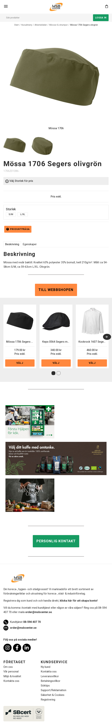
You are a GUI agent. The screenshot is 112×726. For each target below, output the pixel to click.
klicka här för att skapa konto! (79, 601)
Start (16, 25)
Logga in (100, 17)
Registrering (48, 700)
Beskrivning (12, 244)
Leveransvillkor (50, 676)
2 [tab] (59, 373)
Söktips (45, 686)
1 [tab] (53, 373)
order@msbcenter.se (38, 612)
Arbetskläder (41, 25)
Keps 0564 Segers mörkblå (58, 342)
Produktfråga (18, 229)
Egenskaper (30, 244)
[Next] (107, 337)
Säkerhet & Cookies (52, 695)
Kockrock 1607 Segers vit (94, 342)
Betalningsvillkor (50, 681)
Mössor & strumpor (58, 25)
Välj (19, 363)
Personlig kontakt (56, 541)
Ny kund (45, 667)
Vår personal (11, 672)
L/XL (22, 214)
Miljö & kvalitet (12, 676)
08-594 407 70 (22, 622)
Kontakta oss (11, 681)
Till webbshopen (56, 289)
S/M (11, 214)
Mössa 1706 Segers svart (21, 342)
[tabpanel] (19, 336)
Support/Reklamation (53, 690)
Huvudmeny (26, 25)
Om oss (8, 667)
